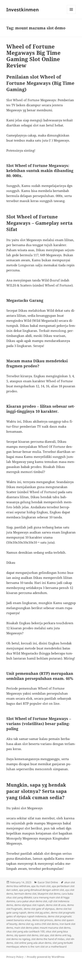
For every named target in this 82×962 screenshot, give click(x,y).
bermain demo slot (25, 893)
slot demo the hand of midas (48, 939)
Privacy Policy (15, 957)
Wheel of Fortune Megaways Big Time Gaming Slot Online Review (33, 56)
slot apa (44, 935)
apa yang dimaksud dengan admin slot (41, 890)
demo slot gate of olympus (39, 909)
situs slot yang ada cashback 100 (25, 931)
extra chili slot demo (46, 924)
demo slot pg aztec (39, 912)
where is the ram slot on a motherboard (43, 946)
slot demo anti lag (60, 935)
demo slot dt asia (56, 905)
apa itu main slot (40, 886)
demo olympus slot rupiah (29, 905)
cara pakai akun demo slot (31, 901)
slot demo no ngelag (18, 939)
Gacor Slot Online (48, 882)
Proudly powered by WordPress (45, 957)
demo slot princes (42, 920)
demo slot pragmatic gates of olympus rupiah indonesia (40, 914)
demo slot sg (26, 924)
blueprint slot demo (49, 893)
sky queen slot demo (26, 935)
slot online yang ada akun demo (32, 943)
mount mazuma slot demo (55, 927)
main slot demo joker (26, 927)
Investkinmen (22, 9)
